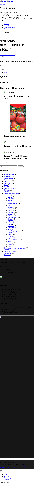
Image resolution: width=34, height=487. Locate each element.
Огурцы (10, 221)
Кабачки (10, 209)
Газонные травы (13, 203)
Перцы (10, 224)
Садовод (2, 4)
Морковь (10, 219)
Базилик (10, 198)
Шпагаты (7, 255)
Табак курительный (14, 239)
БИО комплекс (8, 178)
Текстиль (7, 250)
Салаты (10, 232)
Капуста (10, 210)
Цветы (10, 246)
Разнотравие (12, 227)
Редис (9, 229)
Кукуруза (11, 215)
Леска (6, 185)
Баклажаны (11, 200)
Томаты (12, 55)
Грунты (6, 181)
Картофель (11, 212)
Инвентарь (7, 183)
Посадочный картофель (11, 193)
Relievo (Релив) (9, 174)
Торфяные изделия (10, 251)
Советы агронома (9, 27)
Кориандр (11, 214)
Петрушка (11, 226)
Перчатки (7, 190)
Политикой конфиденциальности (11, 466)
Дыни (9, 205)
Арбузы (10, 197)
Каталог (6, 25)
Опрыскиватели (9, 188)
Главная (6, 24)
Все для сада (8, 180)
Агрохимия (7, 176)
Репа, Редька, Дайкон (14, 231)
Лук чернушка (12, 217)
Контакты (7, 29)
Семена (7, 55)
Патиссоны (11, 222)
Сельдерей (11, 236)
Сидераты (11, 238)
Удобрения (7, 253)
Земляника (11, 207)
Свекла (10, 234)
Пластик (6, 192)
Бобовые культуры (13, 202)
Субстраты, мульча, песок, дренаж (15, 248)
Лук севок (7, 186)
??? (1, 35)
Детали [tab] (6, 72)
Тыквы (10, 243)
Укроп (10, 244)
